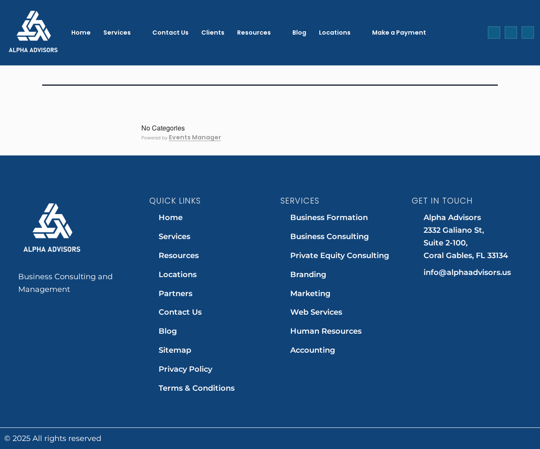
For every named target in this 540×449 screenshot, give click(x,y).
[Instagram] (511, 32)
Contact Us (170, 32)
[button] (121, 32)
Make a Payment (399, 32)
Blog (299, 32)
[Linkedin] (527, 32)
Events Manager (195, 137)
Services (117, 32)
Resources (254, 32)
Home (81, 32)
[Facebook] (494, 32)
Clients (212, 32)
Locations (335, 32)
